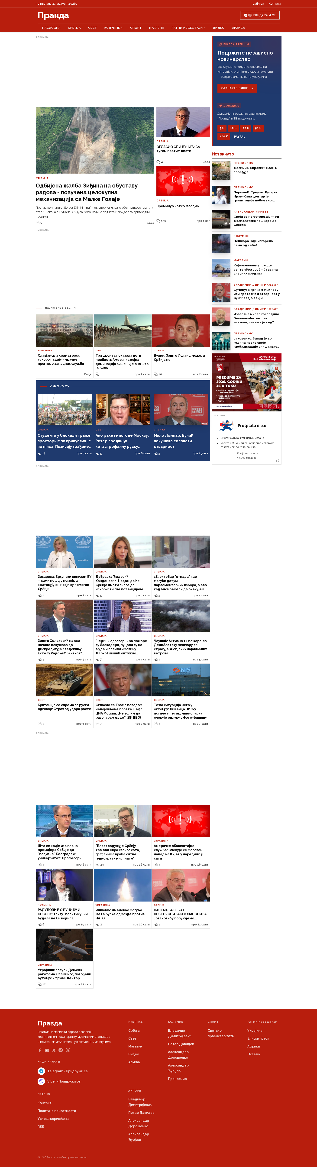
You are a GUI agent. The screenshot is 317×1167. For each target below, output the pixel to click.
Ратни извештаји (187, 27)
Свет (92, 27)
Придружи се (264, 15)
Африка (253, 1046)
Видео (219, 27)
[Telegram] (60, 1050)
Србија (74, 27)
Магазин (156, 27)
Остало (253, 1054)
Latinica (258, 3)
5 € (222, 128)
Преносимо (177, 1079)
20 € (246, 128)
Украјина (254, 1030)
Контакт (275, 3)
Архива (238, 27)
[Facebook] (40, 1050)
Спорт (136, 27)
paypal (240, 136)
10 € (233, 128)
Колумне (112, 27)
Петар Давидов (181, 1044)
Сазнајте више (234, 88)
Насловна (51, 27)
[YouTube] (47, 1050)
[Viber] (68, 1050)
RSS (41, 1126)
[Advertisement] (123, 72)
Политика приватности (57, 1111)
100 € (224, 136)
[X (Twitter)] (54, 1050)
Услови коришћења (54, 1119)
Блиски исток (258, 1038)
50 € (258, 128)
